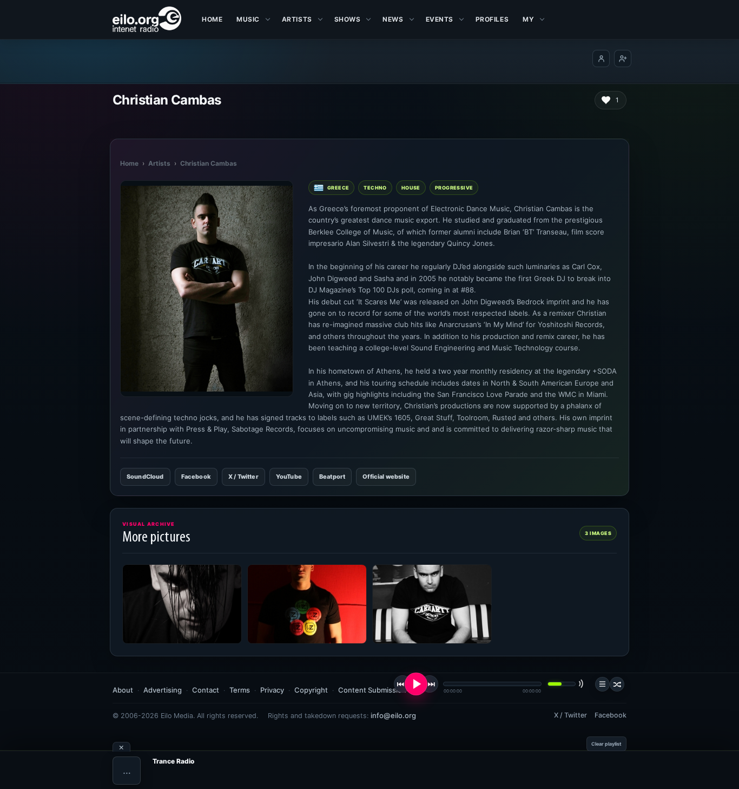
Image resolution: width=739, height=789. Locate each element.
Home (212, 19)
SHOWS (347, 19)
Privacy (272, 690)
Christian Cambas (208, 163)
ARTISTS (297, 19)
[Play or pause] (416, 684)
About (123, 690)
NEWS (392, 19)
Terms (239, 690)
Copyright (311, 690)
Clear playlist (606, 744)
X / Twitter (243, 476)
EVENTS (439, 19)
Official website (386, 476)
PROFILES (492, 19)
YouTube (289, 476)
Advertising (162, 690)
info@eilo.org (393, 715)
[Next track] (429, 684)
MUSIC (248, 19)
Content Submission (372, 690)
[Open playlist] (602, 684)
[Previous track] (402, 684)
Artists (159, 163)
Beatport (332, 476)
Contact (205, 690)
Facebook (196, 476)
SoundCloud (145, 476)
